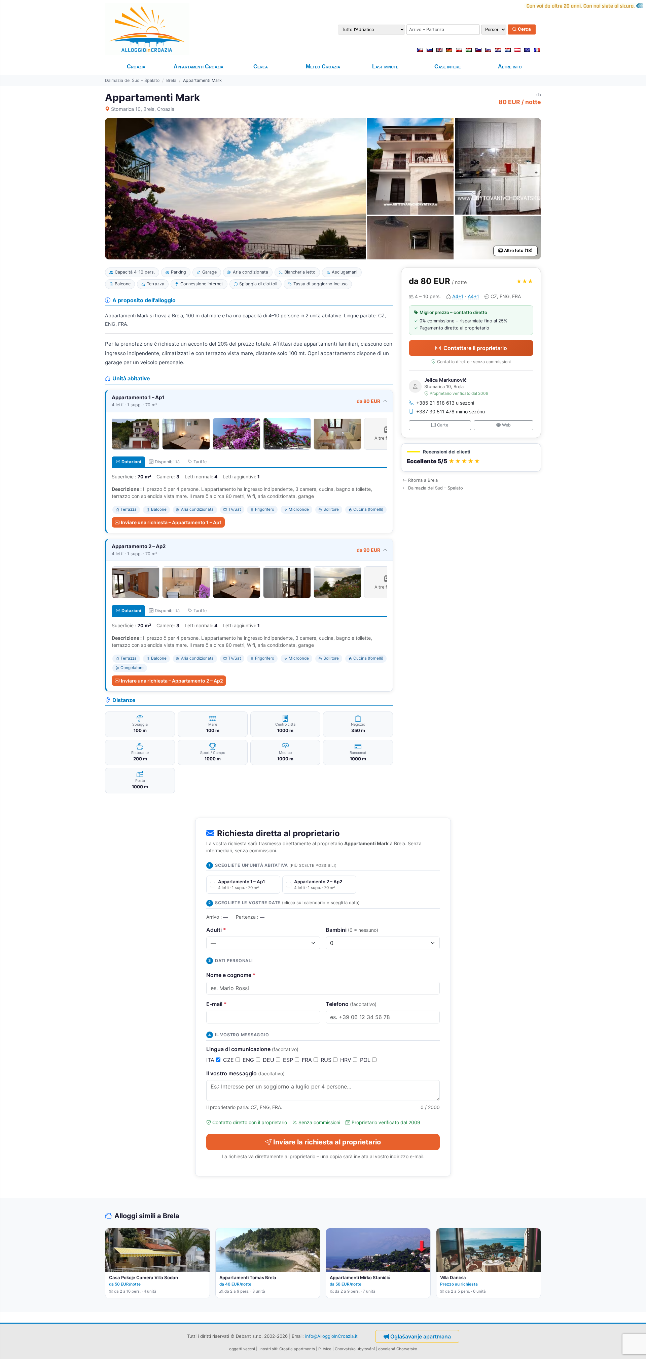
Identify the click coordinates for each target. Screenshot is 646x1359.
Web (506, 425)
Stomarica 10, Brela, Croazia (142, 109)
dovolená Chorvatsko (397, 1349)
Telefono (351, 1004)
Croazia (136, 66)
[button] (471, 457)
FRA (308, 1059)
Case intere (447, 66)
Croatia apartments (297, 1349)
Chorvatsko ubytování (355, 1349)
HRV (346, 1059)
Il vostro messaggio (245, 1073)
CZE (229, 1059)
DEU (269, 1059)
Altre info (510, 66)
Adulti (216, 929)
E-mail (216, 1004)
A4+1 (458, 296)
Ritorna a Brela (423, 480)
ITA (211, 1059)
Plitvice (324, 1349)
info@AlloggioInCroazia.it (331, 1336)
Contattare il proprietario (475, 348)
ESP (289, 1059)
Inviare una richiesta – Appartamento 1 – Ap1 (171, 522)
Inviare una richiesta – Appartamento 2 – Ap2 (172, 681)
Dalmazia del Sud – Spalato (132, 80)
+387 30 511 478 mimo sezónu (450, 411)
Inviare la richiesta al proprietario (327, 1142)
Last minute (385, 66)
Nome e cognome (231, 975)
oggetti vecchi (242, 1349)
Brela (171, 80)
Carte (442, 425)
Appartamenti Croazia (198, 66)
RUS (327, 1059)
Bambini (352, 929)
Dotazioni (131, 461)
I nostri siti (267, 1349)
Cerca (524, 29)
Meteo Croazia (323, 66)
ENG (249, 1059)
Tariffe (200, 461)
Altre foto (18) (518, 250)
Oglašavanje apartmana (420, 1336)
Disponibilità (167, 461)
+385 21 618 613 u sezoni (445, 403)
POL (366, 1059)
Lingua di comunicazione (252, 1049)
